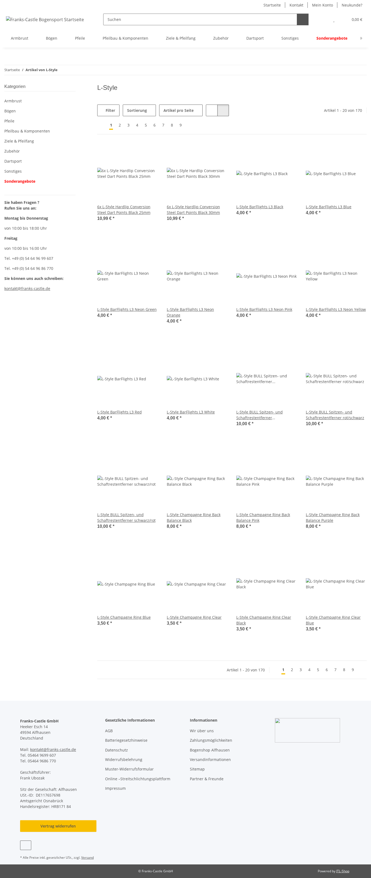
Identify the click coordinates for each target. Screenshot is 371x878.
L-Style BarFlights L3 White (191, 412)
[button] (323, 19)
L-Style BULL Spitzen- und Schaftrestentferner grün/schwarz (259, 415)
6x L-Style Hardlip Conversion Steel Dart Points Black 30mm (193, 209)
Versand (87, 857)
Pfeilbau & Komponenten (27, 131)
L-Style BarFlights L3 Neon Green (127, 309)
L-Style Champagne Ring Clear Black (263, 620)
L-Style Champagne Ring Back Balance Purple (333, 517)
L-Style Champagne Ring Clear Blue (333, 620)
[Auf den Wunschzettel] (149, 152)
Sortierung (137, 110)
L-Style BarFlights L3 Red (119, 412)
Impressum (115, 788)
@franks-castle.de (34, 288)
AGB (109, 730)
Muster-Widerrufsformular (129, 769)
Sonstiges (13, 171)
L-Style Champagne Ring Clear (194, 617)
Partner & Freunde (207, 778)
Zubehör (12, 151)
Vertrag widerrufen (58, 826)
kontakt (11, 288)
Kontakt (296, 5)
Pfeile (9, 121)
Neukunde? (352, 5)
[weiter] (189, 125)
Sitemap (197, 769)
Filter (110, 110)
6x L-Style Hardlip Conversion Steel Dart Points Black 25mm (123, 209)
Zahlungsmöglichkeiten (211, 740)
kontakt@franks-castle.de (53, 749)
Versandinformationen (210, 759)
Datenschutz (116, 750)
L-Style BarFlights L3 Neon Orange (190, 312)
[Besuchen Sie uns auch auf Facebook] (25, 845)
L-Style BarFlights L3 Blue (328, 206)
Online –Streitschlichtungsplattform (137, 778)
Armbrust (13, 100)
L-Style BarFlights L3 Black (259, 206)
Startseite (272, 5)
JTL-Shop (342, 871)
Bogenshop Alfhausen (210, 750)
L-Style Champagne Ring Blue (124, 617)
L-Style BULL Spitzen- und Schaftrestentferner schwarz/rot (126, 517)
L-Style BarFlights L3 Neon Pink (264, 309)
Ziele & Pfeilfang (19, 141)
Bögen (10, 110)
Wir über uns (202, 730)
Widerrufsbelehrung (123, 759)
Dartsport (13, 161)
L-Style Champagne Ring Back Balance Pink (263, 517)
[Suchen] (303, 19)
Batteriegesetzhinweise (126, 740)
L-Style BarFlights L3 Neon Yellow (336, 309)
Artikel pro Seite (179, 110)
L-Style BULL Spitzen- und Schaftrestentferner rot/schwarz (335, 414)
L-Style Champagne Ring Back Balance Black (194, 517)
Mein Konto (322, 5)
